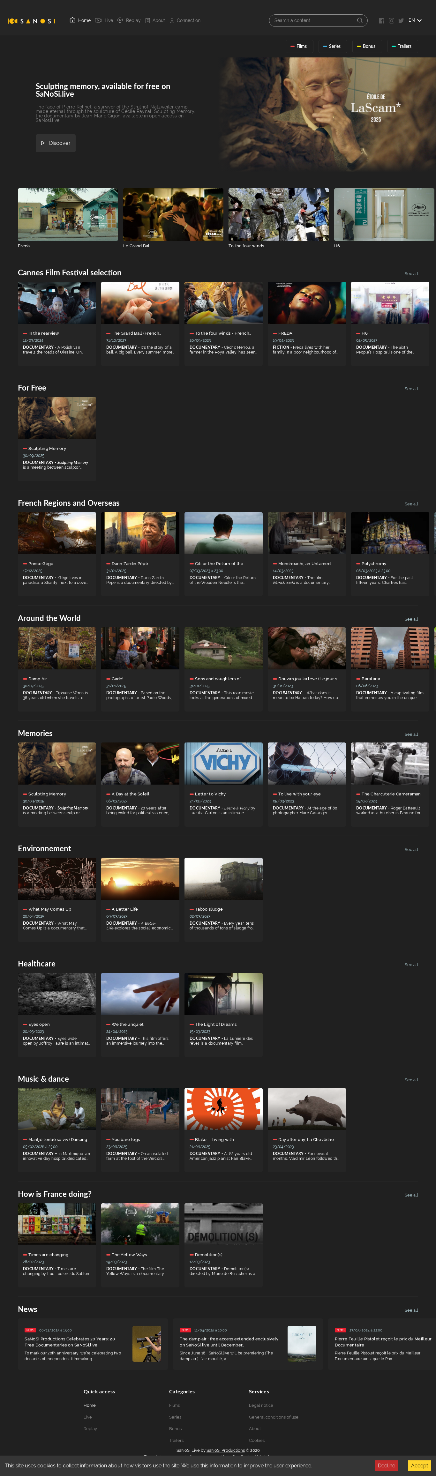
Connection (188, 20)
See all (411, 273)
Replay (133, 20)
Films (174, 1405)
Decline (386, 1466)
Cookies (257, 1440)
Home (84, 20)
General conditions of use (273, 1417)
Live (109, 20)
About (159, 20)
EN (412, 20)
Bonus (175, 1428)
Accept (419, 1466)
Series (175, 1417)
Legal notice (261, 1405)
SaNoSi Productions (226, 1450)
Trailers (176, 1440)
